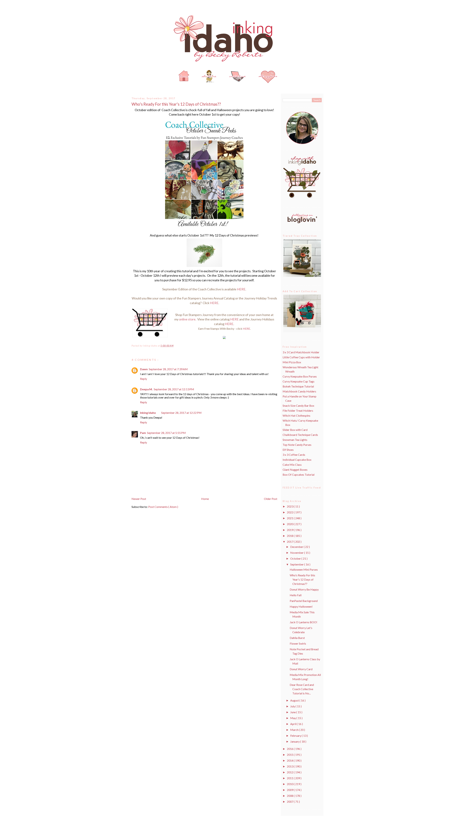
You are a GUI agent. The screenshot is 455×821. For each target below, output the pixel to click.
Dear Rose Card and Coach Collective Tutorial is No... (302, 689)
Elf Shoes (288, 449)
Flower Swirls (298, 643)
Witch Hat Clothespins (296, 415)
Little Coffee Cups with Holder (301, 357)
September (297, 564)
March (294, 729)
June (293, 712)
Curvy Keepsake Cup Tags (298, 381)
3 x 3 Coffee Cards (294, 454)
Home (205, 498)
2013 (290, 766)
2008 (290, 795)
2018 (290, 535)
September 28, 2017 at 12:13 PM (174, 389)
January (295, 741)
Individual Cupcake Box (297, 459)
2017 (290, 541)
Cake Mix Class (292, 464)
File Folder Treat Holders (298, 410)
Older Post (270, 498)
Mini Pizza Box (292, 362)
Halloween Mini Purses (304, 569)
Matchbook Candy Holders (299, 391)
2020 (290, 524)
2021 (290, 518)
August (294, 700)
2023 (290, 506)
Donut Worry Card (301, 669)
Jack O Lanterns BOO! (303, 622)
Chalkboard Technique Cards (300, 434)
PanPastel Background (304, 600)
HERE (241, 289)
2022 (290, 512)
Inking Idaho (148, 412)
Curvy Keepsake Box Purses (300, 376)
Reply (143, 378)
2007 (290, 801)
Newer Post (139, 498)
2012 (290, 772)
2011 (290, 778)
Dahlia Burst (297, 637)
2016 (290, 748)
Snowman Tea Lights (295, 439)
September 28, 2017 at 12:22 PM (181, 412)
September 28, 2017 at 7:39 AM (168, 369)
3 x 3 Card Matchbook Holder (301, 352)
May (293, 718)
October (295, 558)
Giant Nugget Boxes (295, 469)
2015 (290, 754)
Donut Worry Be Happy (304, 589)
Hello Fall (295, 595)
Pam (143, 432)
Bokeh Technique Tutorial (298, 386)
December (297, 546)
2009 (290, 789)
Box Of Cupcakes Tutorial (298, 474)
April (293, 724)
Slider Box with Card (295, 429)
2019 (290, 530)
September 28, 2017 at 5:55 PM (166, 432)
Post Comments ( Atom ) (163, 506)
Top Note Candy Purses (297, 444)
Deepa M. (146, 389)
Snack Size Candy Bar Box (298, 405)
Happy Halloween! (301, 606)
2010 (290, 784)
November (297, 552)
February (296, 735)
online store (187, 319)
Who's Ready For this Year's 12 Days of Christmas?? (176, 104)
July (293, 706)
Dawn (144, 369)
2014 (290, 760)
